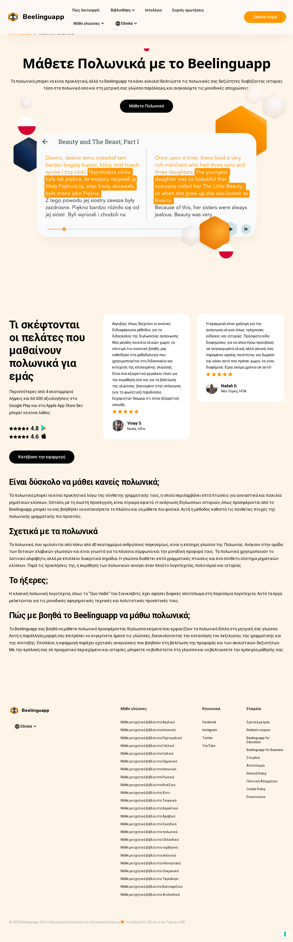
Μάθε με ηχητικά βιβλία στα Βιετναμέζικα (151, 886)
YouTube (208, 746)
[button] (122, 10)
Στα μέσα (253, 757)
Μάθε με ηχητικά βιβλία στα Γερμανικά (149, 761)
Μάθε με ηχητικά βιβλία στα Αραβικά (148, 816)
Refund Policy (256, 773)
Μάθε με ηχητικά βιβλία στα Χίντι (145, 793)
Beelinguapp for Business (265, 750)
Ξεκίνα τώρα (265, 16)
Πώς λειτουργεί (86, 10)
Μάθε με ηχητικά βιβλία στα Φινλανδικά (150, 894)
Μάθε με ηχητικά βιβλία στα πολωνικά (149, 832)
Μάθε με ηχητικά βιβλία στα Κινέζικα (148, 785)
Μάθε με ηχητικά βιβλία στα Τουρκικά (148, 800)
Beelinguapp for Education (258, 740)
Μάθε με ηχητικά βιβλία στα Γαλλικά (147, 746)
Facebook (209, 722)
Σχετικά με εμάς (258, 722)
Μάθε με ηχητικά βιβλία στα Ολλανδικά (150, 839)
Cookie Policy (256, 789)
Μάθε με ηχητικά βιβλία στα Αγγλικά (148, 722)
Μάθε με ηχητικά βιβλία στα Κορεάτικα (149, 808)
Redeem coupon (258, 730)
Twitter (207, 738)
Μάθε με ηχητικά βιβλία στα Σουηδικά (148, 824)
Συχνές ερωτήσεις (188, 10)
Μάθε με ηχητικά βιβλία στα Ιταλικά (147, 753)
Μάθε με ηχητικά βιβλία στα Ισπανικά (148, 730)
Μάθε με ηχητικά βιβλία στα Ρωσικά (147, 777)
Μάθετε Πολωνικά (146, 106)
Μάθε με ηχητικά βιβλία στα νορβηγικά (149, 847)
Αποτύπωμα (256, 765)
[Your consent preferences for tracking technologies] (285, 934)
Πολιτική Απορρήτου (262, 781)
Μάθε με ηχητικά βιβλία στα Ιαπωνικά (148, 769)
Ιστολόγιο (153, 10)
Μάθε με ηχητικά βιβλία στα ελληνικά (148, 855)
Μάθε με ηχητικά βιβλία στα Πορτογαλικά (151, 738)
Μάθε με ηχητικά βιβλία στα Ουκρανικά (150, 871)
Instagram (209, 730)
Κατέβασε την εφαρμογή (41, 456)
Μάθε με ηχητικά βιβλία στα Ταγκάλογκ (150, 879)
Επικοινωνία (256, 797)
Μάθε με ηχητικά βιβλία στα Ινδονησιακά (151, 863)
